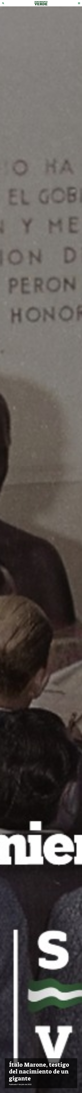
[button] (3, 3)
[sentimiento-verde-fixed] (41, 3)
